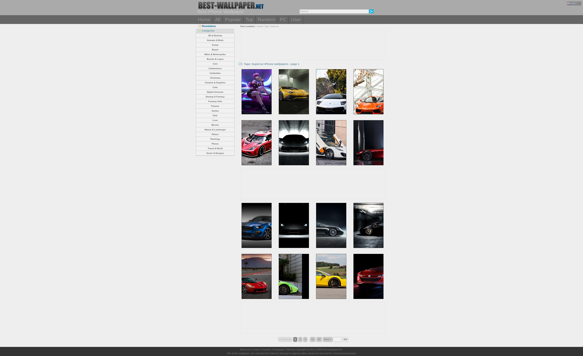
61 (312, 339)
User (296, 19)
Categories (208, 30)
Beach (215, 49)
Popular (233, 19)
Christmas (215, 78)
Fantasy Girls (215, 101)
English (573, 3)
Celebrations (215, 68)
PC (283, 19)
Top (249, 19)
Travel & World (215, 148)
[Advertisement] (313, 51)
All (217, 19)
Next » (327, 339)
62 (319, 339)
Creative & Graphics (215, 82)
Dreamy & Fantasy (215, 96)
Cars (215, 64)
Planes (215, 143)
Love (215, 120)
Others (215, 134)
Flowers (215, 106)
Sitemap (290, 349)
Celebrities (215, 73)
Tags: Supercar (271, 26)
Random (266, 19)
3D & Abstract (215, 35)
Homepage (278, 349)
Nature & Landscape (215, 129)
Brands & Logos (215, 59)
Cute (215, 87)
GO (345, 339)
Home (204, 19)
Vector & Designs (215, 153)
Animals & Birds (215, 40)
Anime (215, 45)
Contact (255, 349)
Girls (215, 115)
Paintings (215, 139)
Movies (215, 125)
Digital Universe (215, 92)
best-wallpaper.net (332, 349)
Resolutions (209, 26)
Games (215, 111)
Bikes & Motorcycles (215, 54)
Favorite (266, 349)
